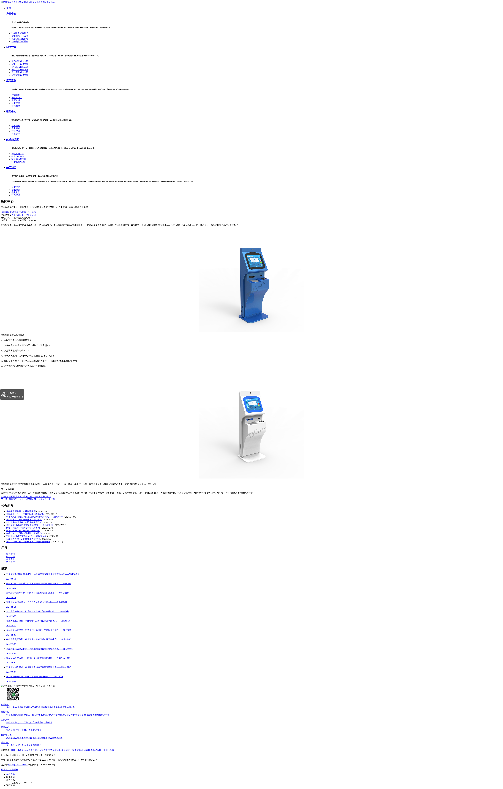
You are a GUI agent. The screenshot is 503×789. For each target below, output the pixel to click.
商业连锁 (16, 103)
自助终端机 (96, 750)
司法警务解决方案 (20, 72)
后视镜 (73, 750)
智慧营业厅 (17, 97)
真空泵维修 (53, 750)
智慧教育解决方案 (20, 75)
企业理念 (16, 190)
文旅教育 (16, 106)
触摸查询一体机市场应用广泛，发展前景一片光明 (32, 499)
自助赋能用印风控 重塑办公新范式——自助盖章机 (29, 525)
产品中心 (11, 13)
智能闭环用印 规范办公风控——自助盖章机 (26, 536)
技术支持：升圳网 (9, 769)
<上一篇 (5, 496)
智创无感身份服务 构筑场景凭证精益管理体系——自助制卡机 (34, 517)
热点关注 (16, 134)
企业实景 (16, 187)
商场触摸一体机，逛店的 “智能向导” (23, 530)
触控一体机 (16, 750)
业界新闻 (16, 126)
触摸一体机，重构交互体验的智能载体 (24, 533)
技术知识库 (12, 139)
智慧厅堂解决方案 (20, 69)
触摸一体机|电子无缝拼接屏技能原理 (23, 528)
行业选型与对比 (19, 162)
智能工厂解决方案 (20, 64)
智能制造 (16, 95)
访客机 (87, 750)
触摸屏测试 (64, 750)
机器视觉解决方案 (20, 61)
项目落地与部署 (19, 159)
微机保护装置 (41, 750)
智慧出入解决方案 (20, 67)
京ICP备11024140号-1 (18, 765)
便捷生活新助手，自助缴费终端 (21, 511)
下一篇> (5, 499)
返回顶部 (10, 785)
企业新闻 (16, 128)
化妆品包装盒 (28, 750)
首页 (8, 8)
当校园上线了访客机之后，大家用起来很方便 (30, 496)
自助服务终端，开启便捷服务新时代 (23, 539)
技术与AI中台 (18, 156)
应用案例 (11, 80)
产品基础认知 (18, 154)
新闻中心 (11, 111)
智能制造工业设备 (20, 36)
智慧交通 (16, 100)
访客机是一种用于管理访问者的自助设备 (25, 514)
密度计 (80, 750)
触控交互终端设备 (20, 41)
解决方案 (11, 47)
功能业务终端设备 (20, 33)
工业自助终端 (107, 750)
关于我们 (11, 167)
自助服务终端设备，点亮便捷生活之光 (24, 522)
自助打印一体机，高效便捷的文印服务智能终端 (28, 542)
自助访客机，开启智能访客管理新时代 (24, 519)
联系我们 (16, 195)
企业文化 (16, 192)
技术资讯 (16, 131)
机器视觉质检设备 (20, 39)
